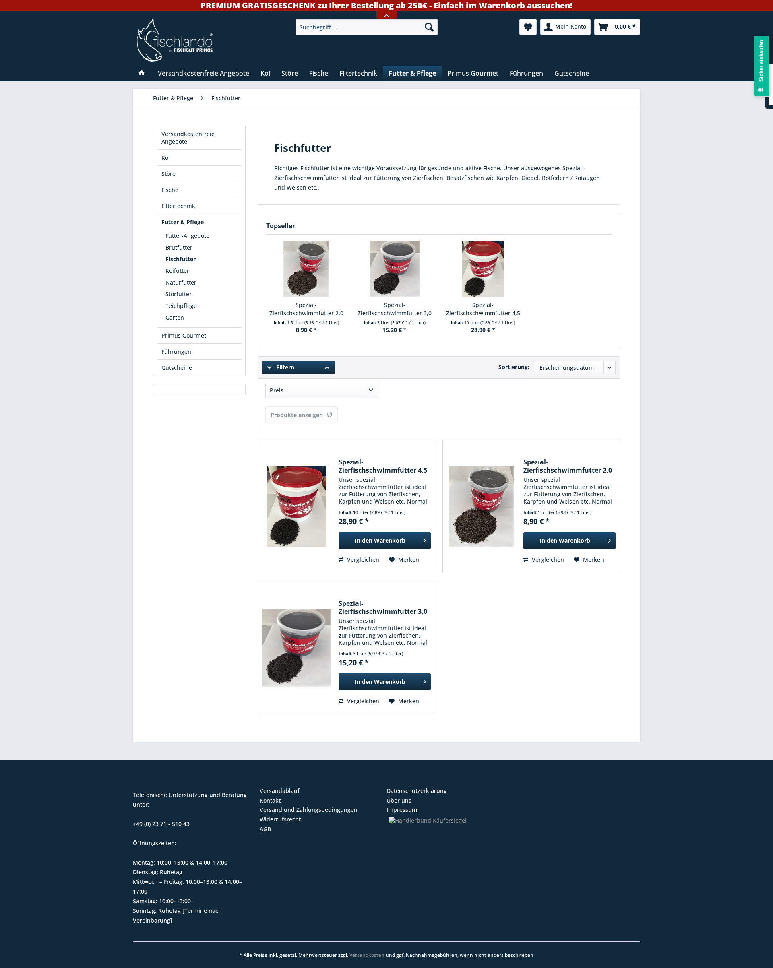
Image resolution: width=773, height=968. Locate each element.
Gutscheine (176, 368)
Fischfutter (180, 259)
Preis (276, 390)
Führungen (176, 351)
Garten (174, 317)
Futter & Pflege (182, 222)
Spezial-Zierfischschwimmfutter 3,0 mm (395, 309)
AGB (265, 829)
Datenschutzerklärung (416, 791)
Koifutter (177, 271)
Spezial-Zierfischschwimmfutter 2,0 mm (306, 309)
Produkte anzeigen (297, 415)
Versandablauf (280, 791)
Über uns (398, 800)
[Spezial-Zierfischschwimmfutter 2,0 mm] (306, 269)
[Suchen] (429, 27)
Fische (169, 190)
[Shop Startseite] (211, 40)
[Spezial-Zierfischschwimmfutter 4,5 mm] (483, 269)
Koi (165, 157)
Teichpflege (181, 306)
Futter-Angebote (187, 235)
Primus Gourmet (183, 335)
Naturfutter (180, 282)
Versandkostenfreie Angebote (188, 137)
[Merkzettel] (528, 27)
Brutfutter (178, 247)
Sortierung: (513, 367)
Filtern (284, 367)
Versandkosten (366, 954)
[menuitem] (367, 27)
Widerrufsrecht (280, 819)
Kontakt (270, 800)
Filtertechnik (178, 206)
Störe (168, 174)
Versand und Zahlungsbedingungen (309, 809)
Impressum (401, 809)
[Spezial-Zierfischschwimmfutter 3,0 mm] (395, 269)
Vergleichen (362, 559)
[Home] (142, 73)
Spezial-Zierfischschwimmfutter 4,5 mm (483, 309)
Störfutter (178, 294)
